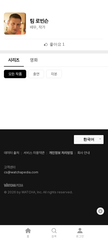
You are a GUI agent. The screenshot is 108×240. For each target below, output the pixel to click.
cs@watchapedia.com (21, 172)
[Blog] (100, 211)
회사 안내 (83, 153)
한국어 (88, 139)
